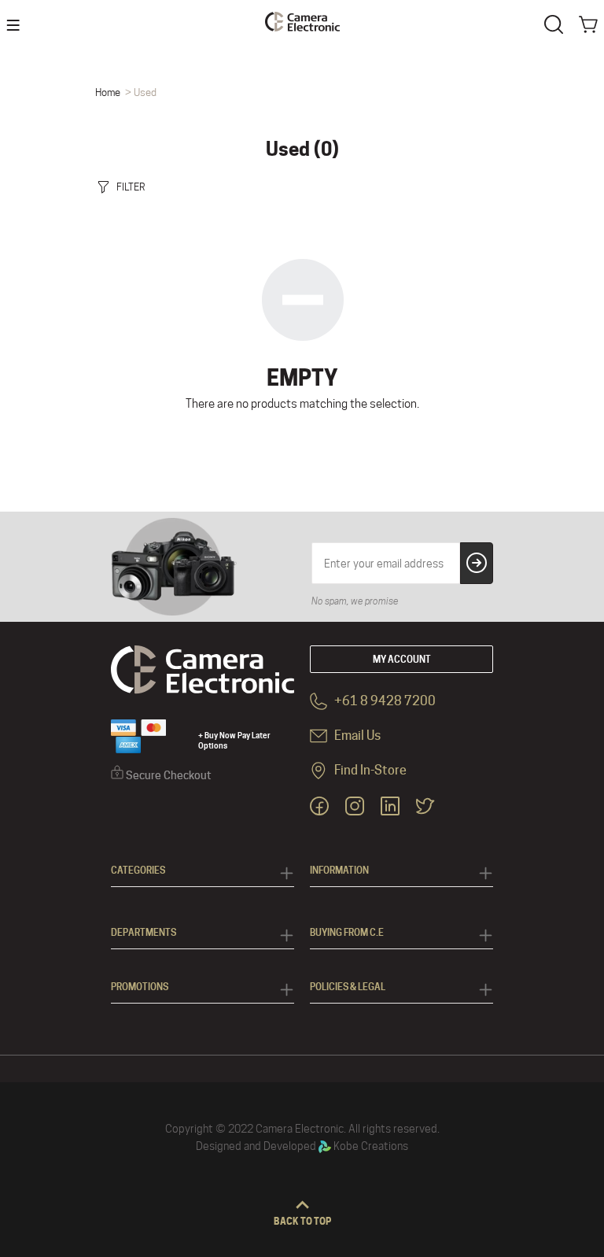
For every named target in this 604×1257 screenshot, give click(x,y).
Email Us (356, 735)
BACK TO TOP (302, 1221)
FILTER (130, 186)
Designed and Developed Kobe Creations (302, 1146)
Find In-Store (369, 770)
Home (107, 92)
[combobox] (556, 23)
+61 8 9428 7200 (384, 700)
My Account (402, 659)
